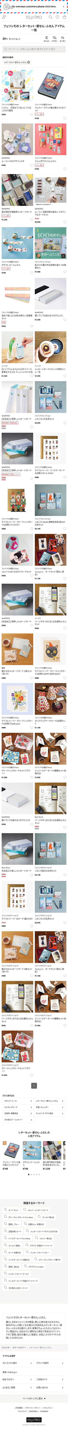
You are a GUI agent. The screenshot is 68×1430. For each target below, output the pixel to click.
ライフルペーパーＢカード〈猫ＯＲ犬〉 (17, 918)
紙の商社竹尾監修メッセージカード (17, 212)
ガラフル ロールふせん (11, 265)
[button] (28, 1174)
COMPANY (44, 1411)
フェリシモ (5, 1347)
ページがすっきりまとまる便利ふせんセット (50, 623)
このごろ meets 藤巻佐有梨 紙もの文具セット (50, 523)
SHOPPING (33, 1411)
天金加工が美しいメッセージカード (16, 870)
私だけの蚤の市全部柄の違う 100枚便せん (50, 266)
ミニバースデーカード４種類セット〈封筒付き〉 (50, 1020)
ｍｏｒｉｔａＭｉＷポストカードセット (16, 571)
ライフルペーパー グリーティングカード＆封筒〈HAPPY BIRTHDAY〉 (50, 672)
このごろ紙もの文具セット (46, 870)
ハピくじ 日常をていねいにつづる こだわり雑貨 (17, 109)
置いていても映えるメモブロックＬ (49, 315)
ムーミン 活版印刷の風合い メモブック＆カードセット (50, 213)
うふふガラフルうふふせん (45, 161)
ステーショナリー (19, 1347)
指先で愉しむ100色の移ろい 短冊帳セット (17, 317)
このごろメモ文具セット (44, 419)
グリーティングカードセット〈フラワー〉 (16, 772)
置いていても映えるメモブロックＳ (16, 820)
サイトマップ (22, 1411)
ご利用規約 (19, 1408)
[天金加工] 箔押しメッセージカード (16, 419)
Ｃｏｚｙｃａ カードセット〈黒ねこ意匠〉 (49, 573)
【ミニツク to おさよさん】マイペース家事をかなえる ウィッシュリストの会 (17, 370)
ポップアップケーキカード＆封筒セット (50, 722)
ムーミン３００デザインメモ (13, 161)
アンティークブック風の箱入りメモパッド (50, 109)
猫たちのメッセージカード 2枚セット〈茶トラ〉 (17, 672)
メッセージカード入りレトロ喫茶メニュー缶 (50, 370)
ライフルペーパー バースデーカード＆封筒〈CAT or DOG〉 (50, 472)
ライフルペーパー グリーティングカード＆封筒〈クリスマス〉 (17, 523)
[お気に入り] (57, 17)
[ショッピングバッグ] (64, 17)
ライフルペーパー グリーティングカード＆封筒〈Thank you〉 (17, 722)
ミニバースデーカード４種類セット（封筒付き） (50, 772)
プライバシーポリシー (33, 1408)
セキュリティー (48, 1408)
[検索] (50, 17)
